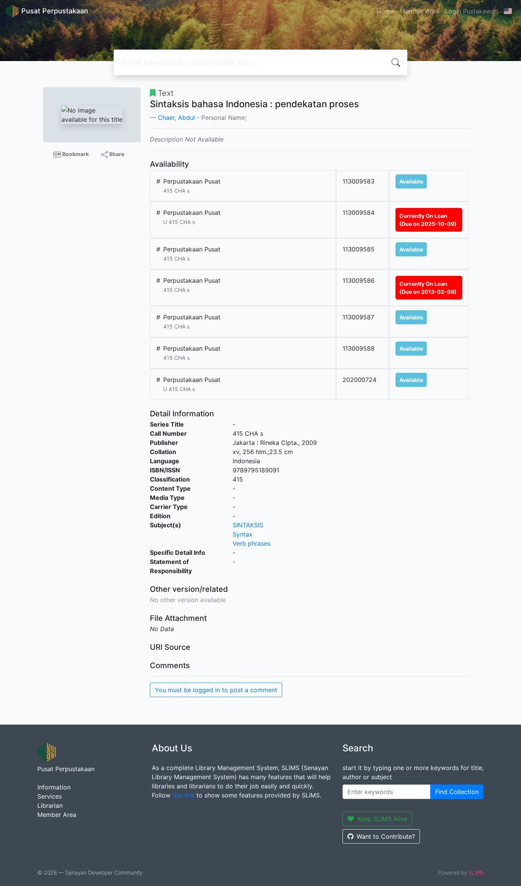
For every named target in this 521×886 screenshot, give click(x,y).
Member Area (419, 11)
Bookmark (75, 154)
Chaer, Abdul (176, 117)
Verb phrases (251, 543)
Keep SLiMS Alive (382, 819)
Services (49, 796)
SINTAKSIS (248, 525)
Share (116, 154)
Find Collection (457, 792)
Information (54, 787)
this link (183, 795)
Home (385, 11)
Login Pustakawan (471, 11)
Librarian (50, 805)
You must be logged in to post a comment (216, 690)
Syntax (242, 534)
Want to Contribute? (386, 836)
